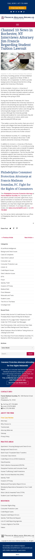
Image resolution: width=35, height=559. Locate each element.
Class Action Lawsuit (7, 258)
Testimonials (5, 427)
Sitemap (3, 433)
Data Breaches (5, 462)
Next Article (28, 237)
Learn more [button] (21, 550)
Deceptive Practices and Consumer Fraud (14, 468)
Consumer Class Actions (8, 456)
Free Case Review (17, 8)
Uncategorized (5, 305)
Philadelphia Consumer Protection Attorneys (18, 193)
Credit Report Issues (7, 270)
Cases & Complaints (7, 255)
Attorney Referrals (7, 430)
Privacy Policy (5, 436)
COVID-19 (4, 267)
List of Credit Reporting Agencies (11, 521)
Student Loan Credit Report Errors (12, 495)
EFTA (2, 277)
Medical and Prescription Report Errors (13, 484)
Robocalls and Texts (7, 295)
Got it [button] (17, 554)
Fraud (3, 280)
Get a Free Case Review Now (17, 383)
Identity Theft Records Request (11, 518)
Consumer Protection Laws (9, 509)
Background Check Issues (9, 251)
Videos (3, 527)
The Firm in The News (17, 74)
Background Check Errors (9, 449)
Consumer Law (5, 261)
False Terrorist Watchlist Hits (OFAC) (12, 475)
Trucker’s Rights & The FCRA (10, 524)
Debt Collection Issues (8, 273)
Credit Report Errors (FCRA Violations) (13, 459)
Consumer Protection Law (9, 264)
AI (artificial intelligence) (8, 248)
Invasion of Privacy (7, 286)
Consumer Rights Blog (8, 505)
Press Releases (5, 292)
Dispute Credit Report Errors (10, 515)
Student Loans (5, 298)
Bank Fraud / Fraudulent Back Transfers (13, 453)
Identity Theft (5, 283)
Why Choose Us (6, 424)
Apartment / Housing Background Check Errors (16, 446)
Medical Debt (5, 289)
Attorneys (4, 421)
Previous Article (8, 237)
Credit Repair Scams (7, 512)
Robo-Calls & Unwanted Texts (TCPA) (12, 492)
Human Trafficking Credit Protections (13, 471)
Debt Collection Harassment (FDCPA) (12, 465)
